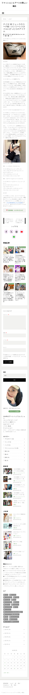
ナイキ (6, 594)
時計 (6, 451)
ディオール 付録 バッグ (18, 551)
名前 (5, 332)
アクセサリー (9, 439)
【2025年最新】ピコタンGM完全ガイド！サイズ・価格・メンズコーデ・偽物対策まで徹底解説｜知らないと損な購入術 (8, 297)
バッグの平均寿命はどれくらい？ (13, 576)
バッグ (10, 35)
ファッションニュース (11, 448)
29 (14, 668)
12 (4, 662)
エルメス (17, 602)
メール (5, 340)
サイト (5, 347)
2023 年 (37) (7, 640)
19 (4, 665)
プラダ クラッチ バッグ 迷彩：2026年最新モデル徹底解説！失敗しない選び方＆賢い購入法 (8, 259)
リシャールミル (8, 602)
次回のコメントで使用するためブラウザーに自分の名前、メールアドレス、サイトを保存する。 (14, 356)
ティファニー (8, 609)
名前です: (5, 408)
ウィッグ (7, 442)
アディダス (7, 599)
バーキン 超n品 (7, 426)
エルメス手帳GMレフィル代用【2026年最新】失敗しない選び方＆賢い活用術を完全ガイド (20, 277)
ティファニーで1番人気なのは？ (12, 614)
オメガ (14, 599)
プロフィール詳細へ (14, 411)
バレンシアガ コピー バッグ (10, 420)
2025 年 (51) (7, 633)
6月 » (8, 672)
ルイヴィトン (16, 604)
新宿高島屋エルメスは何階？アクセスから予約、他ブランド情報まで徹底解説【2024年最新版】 (8, 277)
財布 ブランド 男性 (17, 541)
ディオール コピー (8, 428)
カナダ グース (14, 619)
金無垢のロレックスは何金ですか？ (14, 580)
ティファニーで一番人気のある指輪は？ (13, 611)
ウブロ (6, 616)
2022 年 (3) (7, 644)
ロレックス (13, 594)
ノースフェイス (8, 597)
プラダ (6, 619)
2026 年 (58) (7, 629)
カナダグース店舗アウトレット (11, 621)
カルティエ (7, 604)
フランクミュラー (15, 616)
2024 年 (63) (7, 637)
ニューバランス (8, 607)
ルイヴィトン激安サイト (9, 422)
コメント (6, 314)
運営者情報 (5, 683)
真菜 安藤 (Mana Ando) (18, 34)
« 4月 (4, 672)
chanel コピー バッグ (8, 424)
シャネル (17, 597)
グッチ (16, 607)
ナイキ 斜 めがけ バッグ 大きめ (15, 202)
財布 (6, 457)
